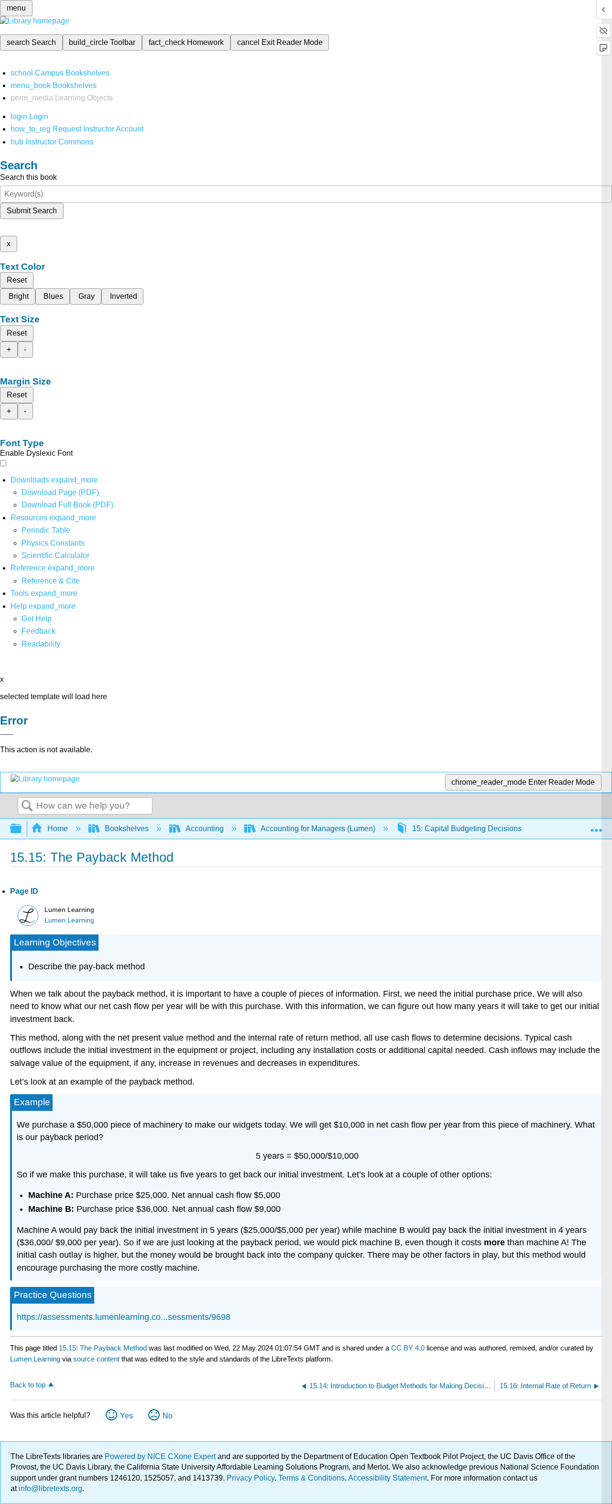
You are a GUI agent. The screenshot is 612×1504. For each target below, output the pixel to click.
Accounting (205, 828)
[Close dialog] (6, 734)
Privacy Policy (250, 1478)
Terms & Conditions (311, 1478)
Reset (17, 280)
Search (27, 806)
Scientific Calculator (55, 555)
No (168, 1416)
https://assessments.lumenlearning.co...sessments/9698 (123, 1317)
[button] (38, 631)
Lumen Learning (69, 920)
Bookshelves (127, 828)
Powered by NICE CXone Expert (161, 1456)
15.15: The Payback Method (103, 1348)
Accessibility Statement (387, 1478)
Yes (126, 1416)
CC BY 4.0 (408, 1348)
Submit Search (32, 211)
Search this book (28, 177)
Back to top (27, 1385)
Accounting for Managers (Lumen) (318, 828)
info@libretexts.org (49, 1488)
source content (96, 1359)
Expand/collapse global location (596, 826)
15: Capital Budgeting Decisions (467, 828)
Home (57, 828)
